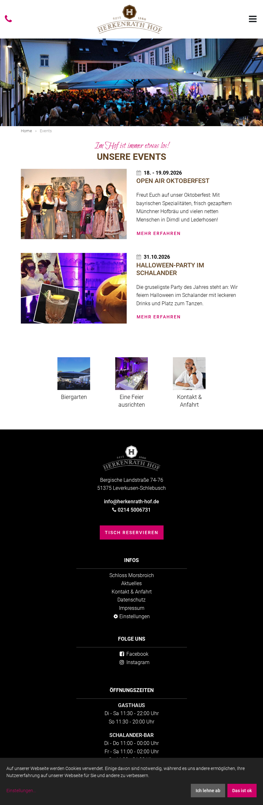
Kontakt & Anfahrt (132, 592)
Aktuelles (131, 583)
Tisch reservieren (131, 532)
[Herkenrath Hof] (130, 19)
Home (26, 130)
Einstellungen (134, 616)
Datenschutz (131, 600)
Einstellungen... (21, 790)
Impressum (131, 608)
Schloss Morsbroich (131, 575)
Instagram (137, 662)
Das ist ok (242, 790)
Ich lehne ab (208, 790)
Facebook (136, 654)
